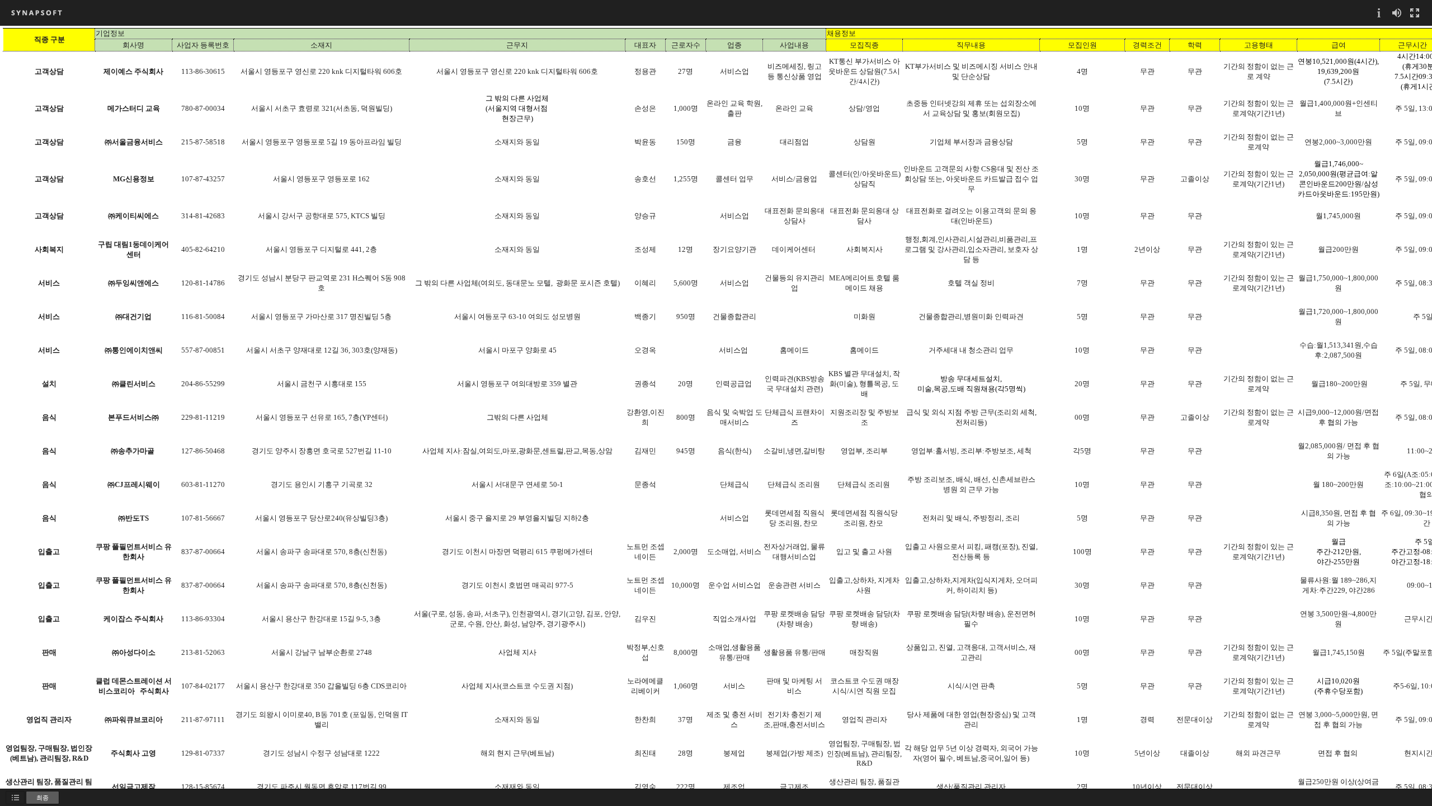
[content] (716, 407)
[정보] (1379, 12)
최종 (42, 797)
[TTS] (1397, 12)
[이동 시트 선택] (15, 797)
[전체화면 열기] (1415, 12)
